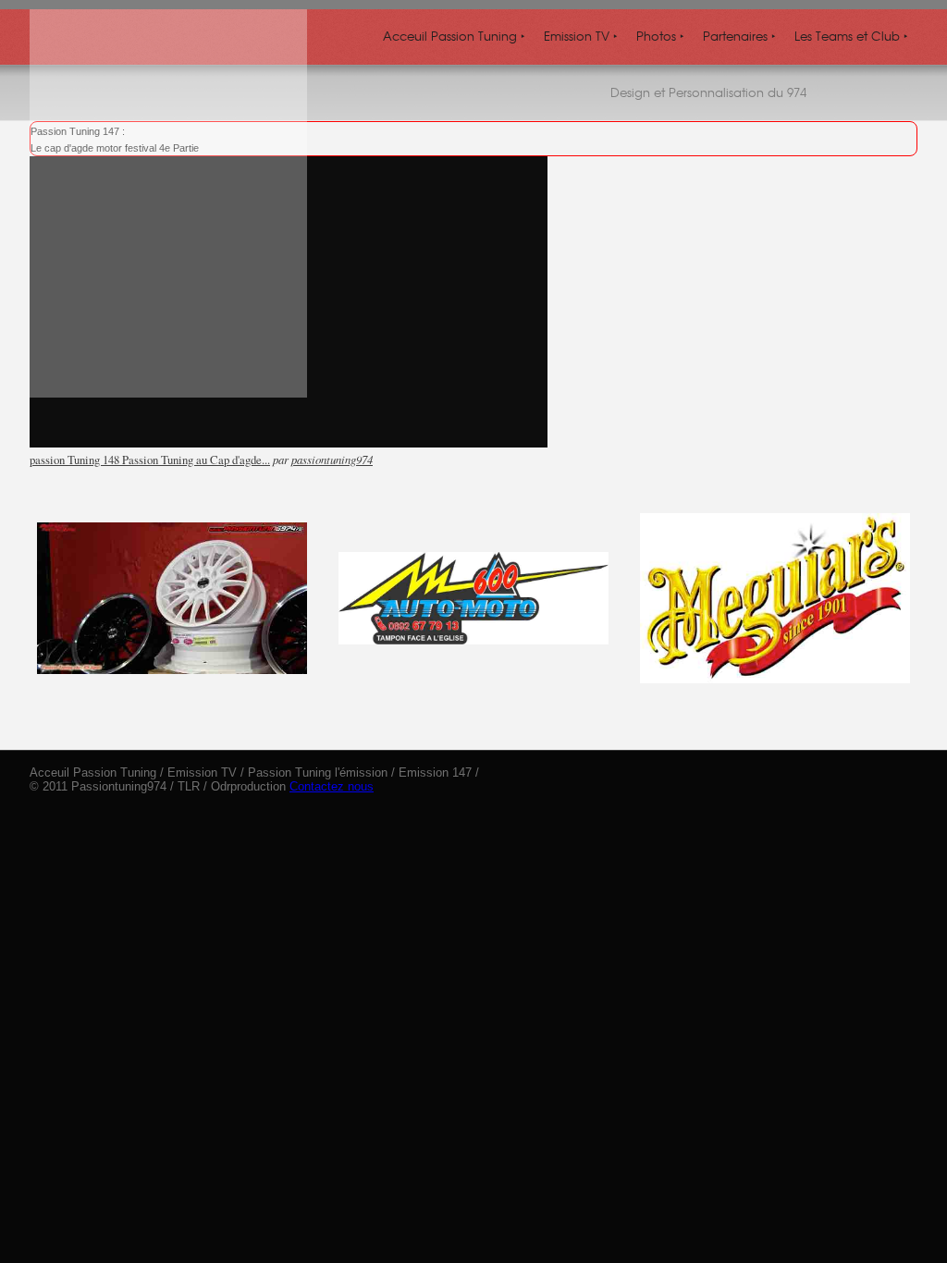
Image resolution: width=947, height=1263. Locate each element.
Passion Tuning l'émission (317, 772)
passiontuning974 (332, 459)
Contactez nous (331, 786)
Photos (660, 35)
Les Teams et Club (851, 35)
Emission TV (581, 35)
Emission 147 (435, 772)
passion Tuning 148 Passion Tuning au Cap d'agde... (150, 459)
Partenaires (739, 35)
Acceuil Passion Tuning (454, 35)
